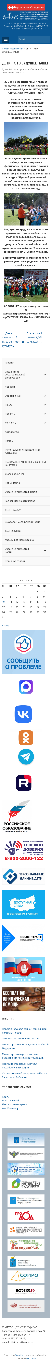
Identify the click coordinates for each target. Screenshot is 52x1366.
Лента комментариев (14, 1104)
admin (8, 69)
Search (46, 39)
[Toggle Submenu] (45, 374)
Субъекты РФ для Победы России (20, 1038)
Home (5, 48)
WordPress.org (10, 1108)
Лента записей (10, 1100)
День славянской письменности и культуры (13, 340)
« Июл (5, 625)
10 (3, 601)
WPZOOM (31, 1358)
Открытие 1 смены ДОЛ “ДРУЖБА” (34, 338)
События (32, 69)
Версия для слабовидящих (29, 7)
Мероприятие (17, 48)
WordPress (20, 1355)
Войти (5, 1096)
